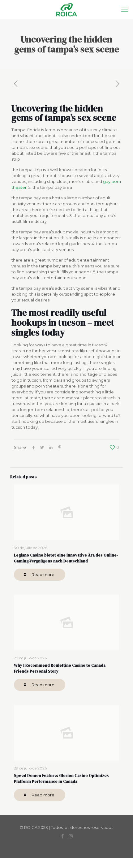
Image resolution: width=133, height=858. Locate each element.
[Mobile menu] (124, 9)
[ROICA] (66, 9)
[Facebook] (62, 836)
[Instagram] (70, 836)
